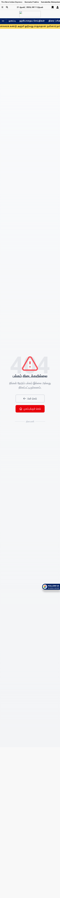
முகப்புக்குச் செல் (32, 408)
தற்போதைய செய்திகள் (32, 21)
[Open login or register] (57, 7)
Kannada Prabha (32, 2)
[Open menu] (2, 7)
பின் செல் (32, 398)
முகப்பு (12, 21)
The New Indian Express (11, 2)
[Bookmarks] (52, 7)
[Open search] (7, 7)
